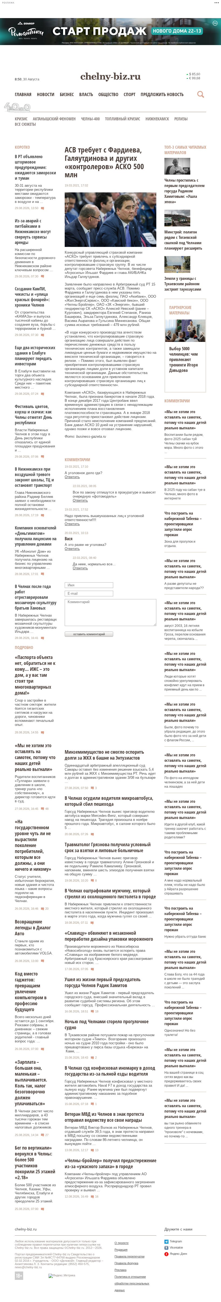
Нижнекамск (157, 118)
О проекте (122, 1243)
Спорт (129, 94)
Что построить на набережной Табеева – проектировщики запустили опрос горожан (183, 523)
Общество (108, 94)
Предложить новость (162, 94)
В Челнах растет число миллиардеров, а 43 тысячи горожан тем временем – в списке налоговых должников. (34, 1119)
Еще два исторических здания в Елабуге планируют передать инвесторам (35, 356)
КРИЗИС (21, 118)
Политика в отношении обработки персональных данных (132, 1283)
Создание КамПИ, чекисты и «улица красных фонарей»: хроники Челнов (32, 297)
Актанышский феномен (54, 118)
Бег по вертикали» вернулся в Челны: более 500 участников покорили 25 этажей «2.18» (35, 1162)
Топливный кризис (122, 118)
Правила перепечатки (129, 1256)
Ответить (72, 477)
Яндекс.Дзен (178, 1253)
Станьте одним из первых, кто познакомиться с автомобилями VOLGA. (34, 947)
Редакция (121, 1249)
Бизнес (67, 94)
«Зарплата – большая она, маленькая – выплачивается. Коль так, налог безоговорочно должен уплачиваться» (31, 1083)
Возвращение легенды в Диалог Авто (33, 927)
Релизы (181, 118)
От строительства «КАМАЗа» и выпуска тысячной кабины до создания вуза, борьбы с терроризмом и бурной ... (35, 320)
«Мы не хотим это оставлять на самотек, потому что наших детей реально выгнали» (35, 757)
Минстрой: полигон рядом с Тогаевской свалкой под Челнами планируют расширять (183, 240)
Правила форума (126, 1263)
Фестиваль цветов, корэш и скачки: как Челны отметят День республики (33, 414)
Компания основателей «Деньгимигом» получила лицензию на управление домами (35, 536)
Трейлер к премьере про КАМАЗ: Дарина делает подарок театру (183, 359)
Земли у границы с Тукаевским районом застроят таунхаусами (182, 284)
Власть (86, 94)
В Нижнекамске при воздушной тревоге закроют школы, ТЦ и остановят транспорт (34, 477)
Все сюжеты (25, 124)
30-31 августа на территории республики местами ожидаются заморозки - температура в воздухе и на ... (35, 193)
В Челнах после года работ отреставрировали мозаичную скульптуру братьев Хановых (35, 597)
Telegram (176, 1241)
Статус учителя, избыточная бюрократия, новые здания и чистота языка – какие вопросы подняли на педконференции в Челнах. (35, 889)
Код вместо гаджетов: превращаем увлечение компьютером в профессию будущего (31, 991)
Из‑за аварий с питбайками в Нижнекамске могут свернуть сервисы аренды (33, 231)
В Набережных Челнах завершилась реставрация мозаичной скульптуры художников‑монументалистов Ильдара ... (39, 623)
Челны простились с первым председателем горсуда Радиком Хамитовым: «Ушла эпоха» (184, 190)
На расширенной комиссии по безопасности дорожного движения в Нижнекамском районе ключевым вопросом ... (35, 260)
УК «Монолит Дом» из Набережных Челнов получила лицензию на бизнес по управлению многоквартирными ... (33, 559)
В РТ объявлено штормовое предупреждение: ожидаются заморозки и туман (35, 167)
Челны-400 (90, 118)
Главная (23, 94)
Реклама (120, 1270)
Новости (45, 94)
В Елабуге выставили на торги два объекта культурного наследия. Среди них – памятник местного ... (35, 379)
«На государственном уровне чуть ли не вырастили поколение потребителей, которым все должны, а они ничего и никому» (33, 845)
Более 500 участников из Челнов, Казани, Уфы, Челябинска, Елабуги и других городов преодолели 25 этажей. (35, 1193)
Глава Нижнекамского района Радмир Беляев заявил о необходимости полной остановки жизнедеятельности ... (35, 501)
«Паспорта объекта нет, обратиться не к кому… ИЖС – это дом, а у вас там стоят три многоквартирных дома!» (35, 675)
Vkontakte (176, 1247)
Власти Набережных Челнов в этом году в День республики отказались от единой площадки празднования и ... (35, 440)
